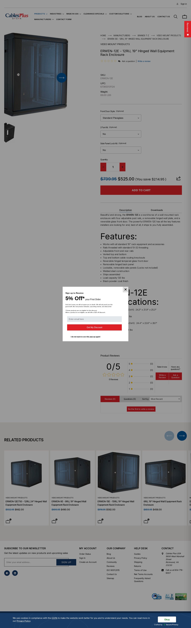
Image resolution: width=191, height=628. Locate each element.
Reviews (187, 27)
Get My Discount (94, 327)
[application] (95, 620)
